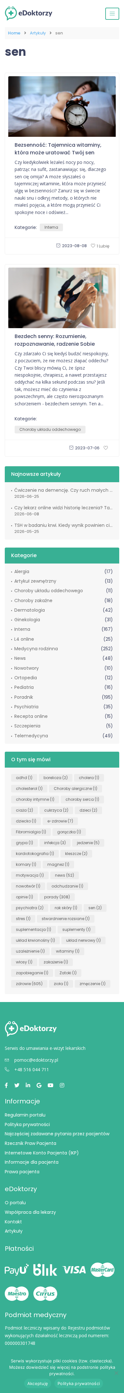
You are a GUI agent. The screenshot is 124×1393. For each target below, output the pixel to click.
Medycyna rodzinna (36, 648)
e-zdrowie (60, 821)
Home (14, 33)
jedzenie (88, 842)
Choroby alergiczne (75, 788)
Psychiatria (26, 707)
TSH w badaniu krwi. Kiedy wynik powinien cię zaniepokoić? (63, 525)
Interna (51, 227)
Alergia (21, 571)
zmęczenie (92, 983)
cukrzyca (56, 810)
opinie (24, 897)
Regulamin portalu (25, 1115)
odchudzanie (67, 886)
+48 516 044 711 (31, 1069)
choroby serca (82, 799)
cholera (89, 777)
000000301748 (20, 1343)
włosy (24, 962)
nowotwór (28, 886)
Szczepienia (27, 726)
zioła (61, 983)
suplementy (76, 929)
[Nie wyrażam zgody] (116, 1373)
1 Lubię (103, 246)
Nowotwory (26, 668)
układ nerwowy (83, 940)
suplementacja (33, 929)
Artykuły (38, 33)
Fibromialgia (31, 832)
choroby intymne (35, 799)
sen (95, 907)
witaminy (67, 951)
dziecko (26, 821)
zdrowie (29, 983)
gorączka (69, 832)
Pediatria (24, 687)
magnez (58, 864)
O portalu (15, 1202)
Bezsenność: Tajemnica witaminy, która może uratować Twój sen (58, 148)
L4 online (24, 639)
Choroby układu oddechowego (50, 429)
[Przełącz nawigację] (112, 14)
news (64, 875)
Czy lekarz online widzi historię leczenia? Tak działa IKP (63, 508)
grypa (24, 842)
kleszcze (76, 853)
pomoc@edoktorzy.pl (36, 1060)
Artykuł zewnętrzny (35, 581)
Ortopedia (25, 677)
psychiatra (30, 907)
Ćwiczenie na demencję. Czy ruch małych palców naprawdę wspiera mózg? (63, 490)
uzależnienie (30, 951)
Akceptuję (37, 1383)
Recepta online (31, 716)
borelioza (56, 777)
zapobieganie (32, 973)
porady (57, 897)
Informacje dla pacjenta (32, 1162)
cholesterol (29, 788)
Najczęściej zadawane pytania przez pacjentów (57, 1134)
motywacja (30, 875)
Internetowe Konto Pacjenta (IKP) (42, 1153)
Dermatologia (29, 610)
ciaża (24, 810)
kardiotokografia (35, 853)
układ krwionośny (35, 940)
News (20, 658)
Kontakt (13, 1222)
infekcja (55, 842)
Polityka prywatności (27, 1124)
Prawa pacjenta (22, 1171)
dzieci (88, 810)
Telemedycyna (31, 736)
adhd (24, 777)
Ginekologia (27, 619)
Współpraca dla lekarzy (30, 1212)
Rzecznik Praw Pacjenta (30, 1143)
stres (23, 918)
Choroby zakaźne (33, 600)
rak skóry (66, 907)
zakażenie (56, 962)
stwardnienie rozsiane (66, 918)
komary (26, 864)
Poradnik (23, 697)
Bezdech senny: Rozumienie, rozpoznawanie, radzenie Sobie (55, 340)
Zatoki (68, 973)
